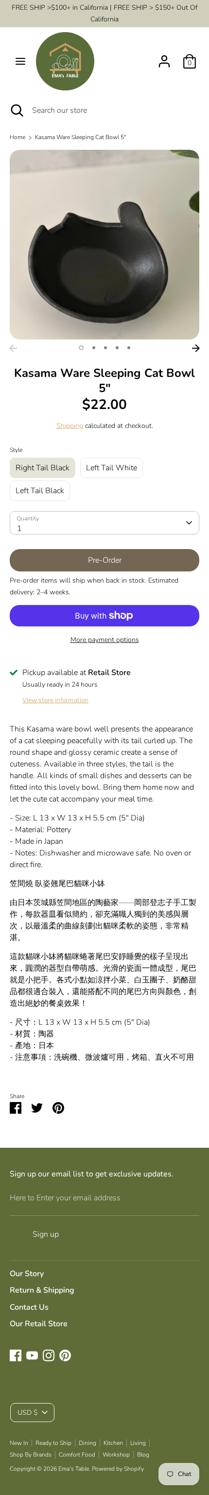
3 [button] (105, 347)
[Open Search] (16, 110)
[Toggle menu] (20, 61)
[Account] (164, 57)
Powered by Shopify (118, 1469)
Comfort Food (77, 1455)
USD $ (27, 1412)
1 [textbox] (19, 528)
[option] (104, 244)
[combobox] (104, 522)
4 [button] (117, 347)
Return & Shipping (42, 1290)
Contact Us (29, 1307)
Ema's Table (73, 1469)
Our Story (27, 1273)
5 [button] (128, 347)
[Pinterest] (65, 1355)
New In (19, 1443)
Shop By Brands (31, 1455)
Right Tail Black (43, 468)
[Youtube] (32, 1355)
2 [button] (93, 347)
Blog (143, 1455)
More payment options (104, 639)
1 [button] (81, 347)
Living (138, 1443)
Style (16, 450)
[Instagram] (48, 1355)
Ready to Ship (53, 1443)
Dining (87, 1443)
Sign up (46, 1234)
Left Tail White (111, 468)
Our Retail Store (39, 1323)
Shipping (69, 425)
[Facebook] (15, 1355)
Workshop (116, 1455)
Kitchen (113, 1443)
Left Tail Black (40, 490)
